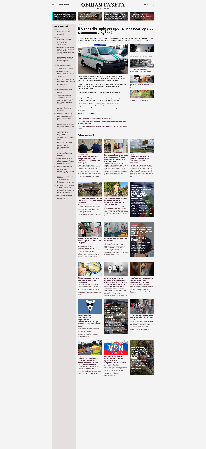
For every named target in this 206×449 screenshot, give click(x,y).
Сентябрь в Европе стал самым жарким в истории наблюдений (141, 316)
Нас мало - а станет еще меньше (139, 100)
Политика (134, 185)
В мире (108, 304)
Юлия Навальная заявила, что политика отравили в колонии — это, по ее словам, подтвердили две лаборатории (141, 193)
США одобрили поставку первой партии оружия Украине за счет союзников (90, 200)
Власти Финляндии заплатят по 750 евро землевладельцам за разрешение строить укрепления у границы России (140, 353)
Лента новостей (61, 26)
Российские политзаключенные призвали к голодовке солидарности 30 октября (142, 280)
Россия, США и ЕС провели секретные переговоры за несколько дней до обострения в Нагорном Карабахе (115, 312)
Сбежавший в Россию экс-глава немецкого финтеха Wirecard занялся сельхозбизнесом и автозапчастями (116, 158)
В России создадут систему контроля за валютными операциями (88, 280)
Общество (134, 225)
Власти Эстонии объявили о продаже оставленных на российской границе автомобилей (140, 160)
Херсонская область (83, 154)
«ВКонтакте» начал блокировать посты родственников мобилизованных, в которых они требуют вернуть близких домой (89, 320)
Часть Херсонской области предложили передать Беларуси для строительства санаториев (89, 160)
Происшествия (103, 9)
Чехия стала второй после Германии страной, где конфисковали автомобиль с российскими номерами (88, 361)
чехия (79, 356)
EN (147, 5)
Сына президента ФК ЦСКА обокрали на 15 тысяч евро (95, 118)
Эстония (132, 154)
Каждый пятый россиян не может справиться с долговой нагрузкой (89, 240)
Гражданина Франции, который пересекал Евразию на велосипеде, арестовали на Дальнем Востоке (115, 201)
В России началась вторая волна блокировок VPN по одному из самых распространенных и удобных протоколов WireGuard (115, 361)
